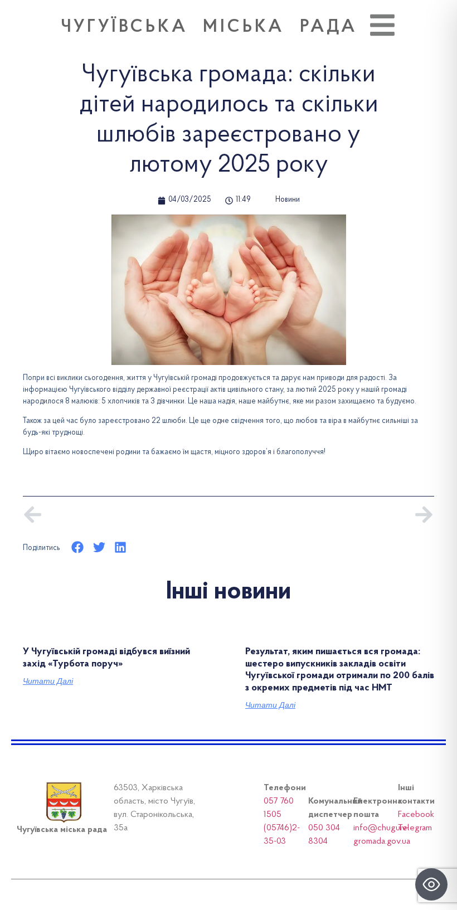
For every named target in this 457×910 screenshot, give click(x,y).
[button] (77, 547)
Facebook (416, 814)
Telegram (415, 828)
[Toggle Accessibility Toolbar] (431, 884)
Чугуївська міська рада (209, 27)
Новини (287, 200)
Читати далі (48, 681)
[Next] (331, 514)
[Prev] (126, 514)
